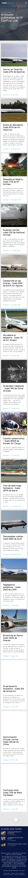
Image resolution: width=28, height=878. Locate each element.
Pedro (8, 3)
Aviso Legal (7, 873)
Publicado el (10, 94)
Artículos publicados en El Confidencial (12, 18)
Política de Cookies (20, 874)
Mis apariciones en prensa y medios (17, 843)
